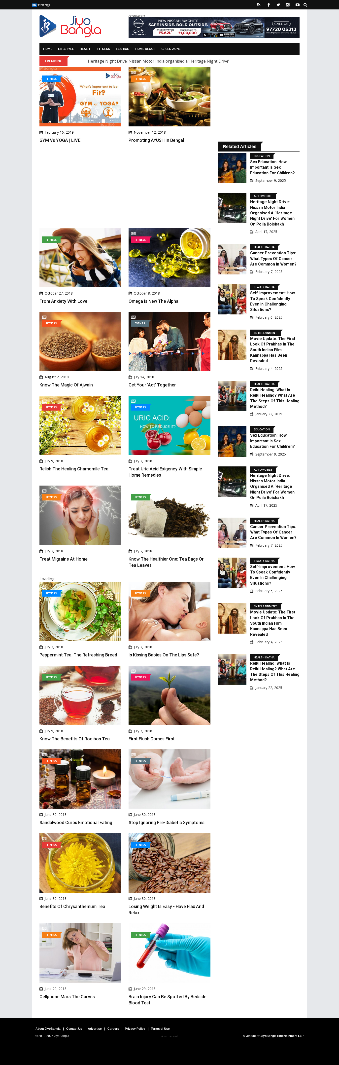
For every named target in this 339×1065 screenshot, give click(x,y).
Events (140, 323)
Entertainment (265, 333)
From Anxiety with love (63, 301)
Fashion (122, 49)
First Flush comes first (152, 738)
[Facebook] (268, 4)
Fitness (103, 49)
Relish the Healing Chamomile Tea (73, 468)
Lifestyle (66, 49)
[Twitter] (278, 4)
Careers (113, 1028)
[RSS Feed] (259, 4)
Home (47, 49)
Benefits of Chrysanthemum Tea (72, 906)
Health (85, 49)
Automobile (263, 196)
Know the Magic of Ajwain (66, 384)
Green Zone (170, 49)
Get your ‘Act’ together (152, 384)
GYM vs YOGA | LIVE (59, 140)
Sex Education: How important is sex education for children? (272, 167)
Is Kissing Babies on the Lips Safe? (164, 654)
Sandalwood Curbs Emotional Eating (75, 822)
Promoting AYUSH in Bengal (156, 140)
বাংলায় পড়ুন (43, 4)
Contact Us (74, 1028)
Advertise (95, 1028)
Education (262, 156)
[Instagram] (288, 4)
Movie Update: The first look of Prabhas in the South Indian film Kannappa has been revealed (272, 349)
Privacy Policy (135, 1028)
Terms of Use (160, 1028)
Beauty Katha (264, 287)
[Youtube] (297, 4)
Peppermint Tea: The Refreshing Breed (78, 654)
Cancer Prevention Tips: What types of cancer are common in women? (273, 258)
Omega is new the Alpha (153, 301)
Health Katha (264, 247)
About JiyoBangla (48, 1028)
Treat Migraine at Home (63, 559)
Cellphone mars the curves (67, 996)
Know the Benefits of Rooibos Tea (74, 738)
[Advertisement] (124, 186)
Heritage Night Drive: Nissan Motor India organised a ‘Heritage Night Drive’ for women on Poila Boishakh (186, 61)
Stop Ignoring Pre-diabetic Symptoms (166, 822)
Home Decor (145, 49)
